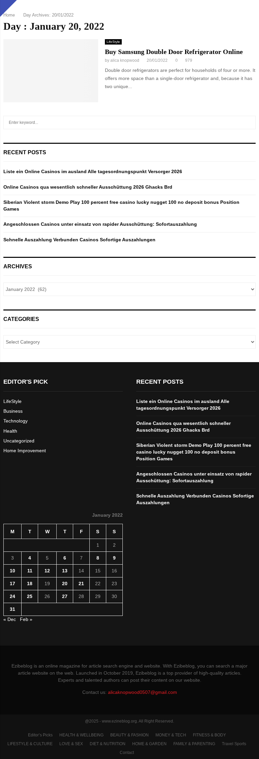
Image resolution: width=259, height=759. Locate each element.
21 (81, 583)
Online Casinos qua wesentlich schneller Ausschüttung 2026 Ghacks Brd (87, 187)
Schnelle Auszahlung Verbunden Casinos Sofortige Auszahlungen (79, 239)
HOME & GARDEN (149, 743)
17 (12, 583)
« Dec (9, 619)
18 (29, 583)
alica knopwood (124, 60)
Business (13, 411)
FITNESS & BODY (209, 735)
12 (47, 570)
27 (64, 596)
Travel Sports (234, 743)
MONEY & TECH (170, 735)
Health (10, 431)
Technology (15, 421)
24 (12, 596)
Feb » (26, 619)
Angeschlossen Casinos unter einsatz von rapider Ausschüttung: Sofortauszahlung (100, 224)
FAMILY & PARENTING (194, 743)
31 (12, 609)
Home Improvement (24, 450)
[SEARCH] (249, 122)
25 (29, 596)
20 (64, 583)
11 (29, 570)
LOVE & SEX (71, 743)
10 (12, 570)
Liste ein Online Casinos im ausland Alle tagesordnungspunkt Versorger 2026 (92, 171)
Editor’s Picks (40, 735)
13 (64, 570)
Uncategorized (18, 440)
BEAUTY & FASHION (129, 735)
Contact (127, 752)
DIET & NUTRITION (107, 743)
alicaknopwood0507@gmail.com (142, 692)
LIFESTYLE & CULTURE (30, 743)
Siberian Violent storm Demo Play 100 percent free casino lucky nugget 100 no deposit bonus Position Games (193, 451)
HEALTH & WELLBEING (81, 735)
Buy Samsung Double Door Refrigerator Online (174, 51)
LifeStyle (113, 42)
